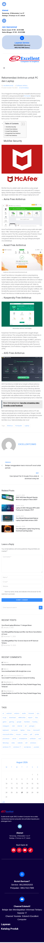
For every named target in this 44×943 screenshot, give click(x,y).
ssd (39, 738)
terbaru (25, 85)
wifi (26, 743)
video (13, 743)
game (4, 722)
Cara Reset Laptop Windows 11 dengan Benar (17, 625)
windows (33, 743)
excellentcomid (8, 85)
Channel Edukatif (22, 906)
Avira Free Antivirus (11, 129)
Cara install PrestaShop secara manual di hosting (18, 678)
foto (36, 717)
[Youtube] (24, 850)
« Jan (3, 802)
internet (19, 726)
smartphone (23, 738)
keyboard (6, 730)
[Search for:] (20, 607)
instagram (6, 726)
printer (37, 734)
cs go (4, 717)
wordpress (27, 747)
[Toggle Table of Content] (22, 124)
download (12, 717)
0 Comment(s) (24, 88)
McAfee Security (11, 127)
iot (26, 726)
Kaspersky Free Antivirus (13, 133)
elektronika (21, 717)
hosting (34, 722)
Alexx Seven (7, 691)
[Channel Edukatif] (22, 899)
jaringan (31, 726)
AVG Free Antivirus (11, 135)
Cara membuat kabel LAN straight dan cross (16, 664)
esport (30, 717)
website (20, 743)
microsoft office (8, 734)
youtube (36, 747)
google (19, 722)
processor (6, 738)
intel (13, 726)
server (14, 738)
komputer (18, 425)
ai (3, 713)
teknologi (6, 743)
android (9, 713)
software (33, 738)
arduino (16, 713)
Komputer (27, 96)
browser (31, 713)
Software (19, 85)
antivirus (10, 425)
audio (24, 713)
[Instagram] (19, 850)
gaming (11, 722)
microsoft (36, 730)
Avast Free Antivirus (12, 131)
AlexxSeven (7, 682)
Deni (4, 662)
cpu (38, 713)
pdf (31, 734)
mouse (18, 734)
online (25, 734)
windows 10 (7, 747)
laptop (27, 425)
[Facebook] (13, 850)
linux (28, 730)
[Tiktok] (30, 850)
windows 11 (17, 747)
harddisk (27, 722)
